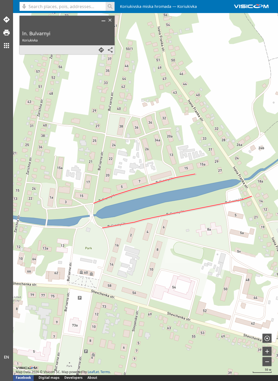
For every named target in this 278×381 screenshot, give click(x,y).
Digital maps (49, 377)
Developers (73, 377)
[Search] (110, 6)
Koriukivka (187, 6)
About (92, 377)
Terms (105, 372)
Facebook (23, 377)
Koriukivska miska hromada (145, 6)
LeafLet (93, 372)
